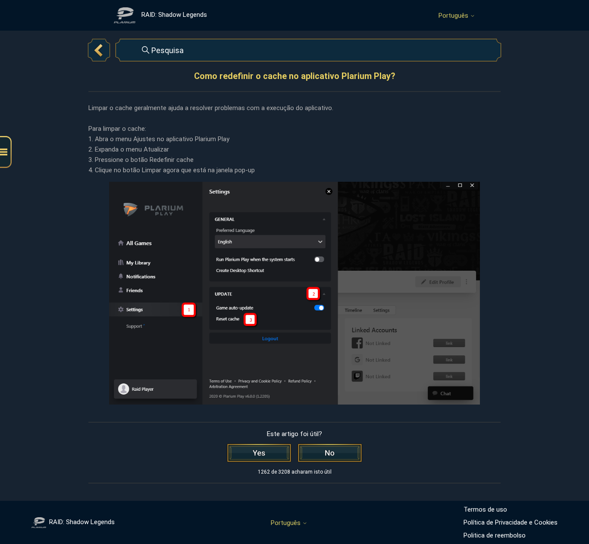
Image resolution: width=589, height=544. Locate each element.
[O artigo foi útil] (259, 452)
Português (454, 15)
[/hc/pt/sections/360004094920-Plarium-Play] (99, 50)
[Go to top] (569, 510)
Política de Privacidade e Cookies (511, 522)
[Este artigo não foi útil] (330, 452)
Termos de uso (485, 509)
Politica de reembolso (495, 535)
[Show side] (6, 152)
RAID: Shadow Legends (82, 522)
